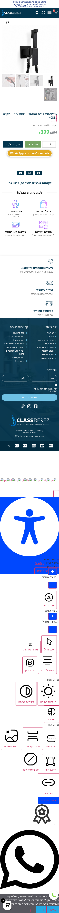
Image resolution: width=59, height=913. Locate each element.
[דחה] (33, 910)
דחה (41, 909)
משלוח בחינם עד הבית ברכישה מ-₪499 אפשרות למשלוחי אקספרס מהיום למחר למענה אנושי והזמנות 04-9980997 (29, 4)
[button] (38, 173)
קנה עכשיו (33, 144)
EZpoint (19, 436)
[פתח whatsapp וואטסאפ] (29, 892)
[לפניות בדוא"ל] (49, 283)
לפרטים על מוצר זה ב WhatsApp (29, 153)
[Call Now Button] (53, 895)
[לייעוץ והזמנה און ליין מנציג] (50, 261)
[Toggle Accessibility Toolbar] (54, 118)
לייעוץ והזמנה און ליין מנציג (37, 268)
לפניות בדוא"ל (44, 290)
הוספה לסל (13, 144)
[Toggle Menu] (49, 12)
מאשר (52, 909)
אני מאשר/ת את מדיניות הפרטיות (44, 390)
